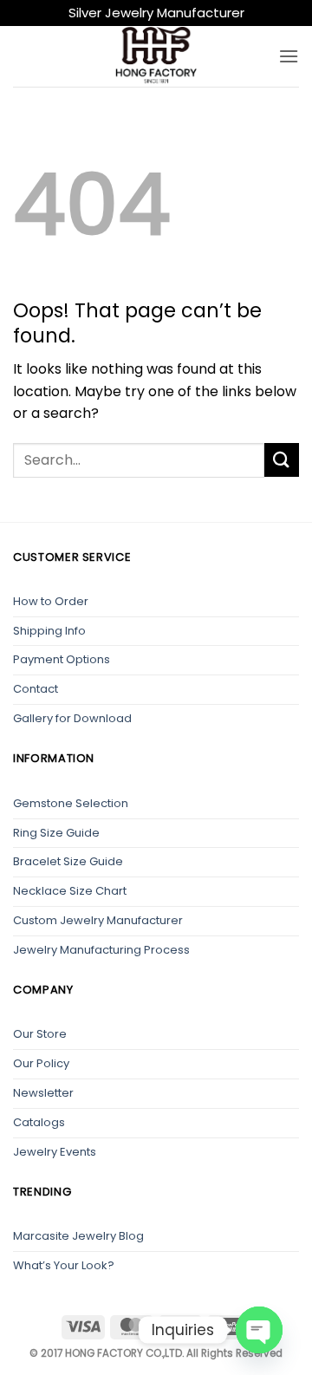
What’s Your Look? (63, 1265)
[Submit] (281, 460)
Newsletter (43, 1093)
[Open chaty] (259, 1330)
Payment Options (61, 659)
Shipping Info (49, 630)
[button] (288, 56)
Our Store (40, 1034)
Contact (35, 689)
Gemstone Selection (70, 803)
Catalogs (39, 1122)
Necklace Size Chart (70, 891)
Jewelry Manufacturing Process (101, 950)
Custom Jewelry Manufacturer (98, 920)
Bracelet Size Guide (68, 861)
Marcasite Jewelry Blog (78, 1236)
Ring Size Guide (56, 832)
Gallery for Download (72, 718)
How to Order (50, 601)
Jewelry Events (54, 1152)
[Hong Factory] (156, 56)
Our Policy (41, 1063)
